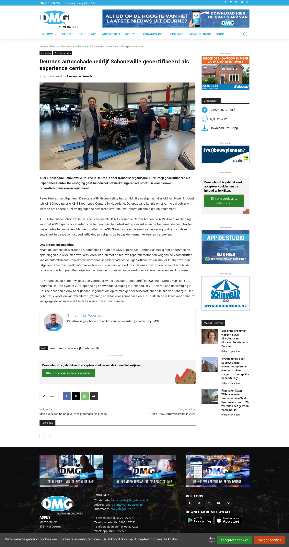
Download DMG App (224, 128)
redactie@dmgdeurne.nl (132, 500)
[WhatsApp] (85, 396)
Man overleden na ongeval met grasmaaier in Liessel (73, 414)
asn (52, 348)
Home (43, 46)
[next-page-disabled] (48, 435)
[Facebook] (225, 2)
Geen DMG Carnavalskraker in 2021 (172, 414)
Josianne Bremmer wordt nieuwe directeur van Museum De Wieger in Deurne (235, 338)
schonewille (92, 348)
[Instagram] (236, 2)
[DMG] (71, 19)
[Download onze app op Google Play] (200, 523)
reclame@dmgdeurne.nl (127, 504)
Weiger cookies (269, 540)
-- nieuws (46, 53)
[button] (176, 18)
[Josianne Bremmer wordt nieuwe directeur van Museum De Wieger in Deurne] (210, 336)
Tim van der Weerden (80, 76)
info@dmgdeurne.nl (123, 509)
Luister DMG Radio (222, 110)
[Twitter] (231, 2)
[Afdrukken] (94, 396)
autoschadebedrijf (70, 348)
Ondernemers (62, 53)
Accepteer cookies (235, 540)
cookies (45, 539)
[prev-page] (42, 435)
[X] (76, 396)
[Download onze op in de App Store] (228, 523)
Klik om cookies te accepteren (68, 373)
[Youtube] (241, 2)
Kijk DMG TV (218, 119)
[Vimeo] (247, 2)
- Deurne (53, 46)
